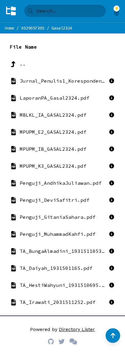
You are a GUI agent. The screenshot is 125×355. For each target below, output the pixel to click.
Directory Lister (77, 329)
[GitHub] (51, 341)
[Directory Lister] (11, 11)
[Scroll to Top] (113, 335)
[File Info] (112, 81)
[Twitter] (62, 341)
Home (9, 28)
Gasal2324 (61, 28)
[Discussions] (73, 341)
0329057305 (33, 28)
